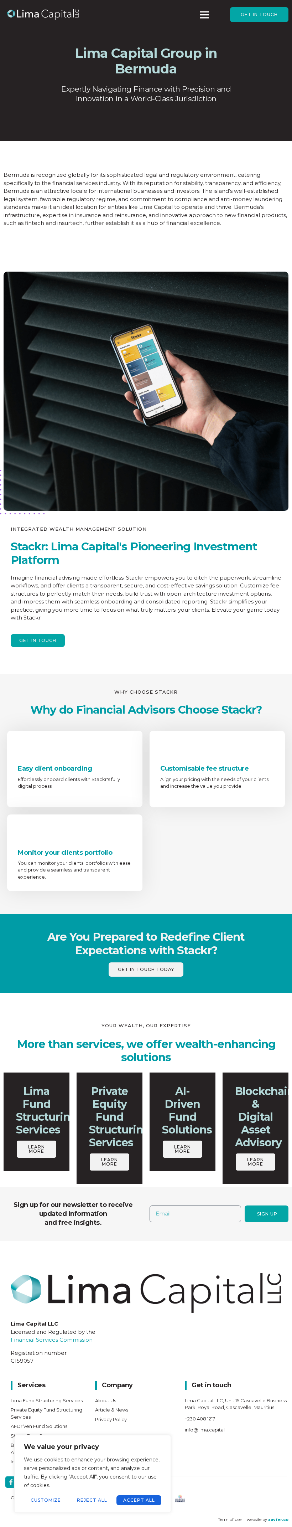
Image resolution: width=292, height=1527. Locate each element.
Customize (46, 1500)
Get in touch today (146, 969)
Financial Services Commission (52, 1339)
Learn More (36, 1149)
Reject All (92, 1500)
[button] (204, 14)
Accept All (139, 1500)
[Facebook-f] (11, 1482)
